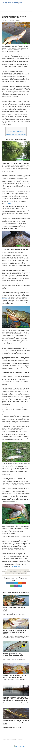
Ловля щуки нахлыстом (20, 573)
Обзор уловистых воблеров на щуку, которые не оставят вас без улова (15, 608)
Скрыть (22, 129)
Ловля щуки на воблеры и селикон (16, 134)
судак (9, 203)
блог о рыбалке (15, 566)
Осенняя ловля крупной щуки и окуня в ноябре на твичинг (14, 676)
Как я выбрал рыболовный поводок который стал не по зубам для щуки (16, 721)
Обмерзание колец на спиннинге (16, 133)
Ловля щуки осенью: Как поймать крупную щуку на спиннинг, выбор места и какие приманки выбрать (15, 698)
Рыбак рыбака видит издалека (12, 2)
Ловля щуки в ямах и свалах (16, 131)
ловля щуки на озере (15, 571)
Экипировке (5, 298)
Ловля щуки (4, 20)
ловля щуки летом (13, 570)
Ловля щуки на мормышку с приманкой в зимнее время (13, 654)
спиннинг (12, 294)
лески (17, 262)
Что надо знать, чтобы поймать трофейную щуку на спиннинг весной (14, 632)
